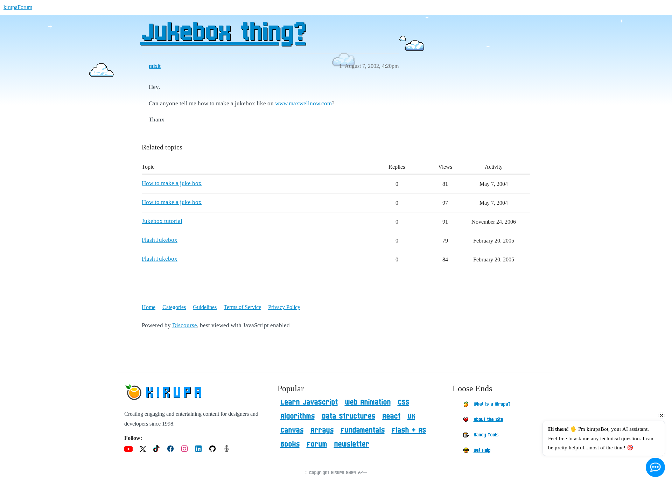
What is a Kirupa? (492, 404)
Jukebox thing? (223, 33)
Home (148, 307)
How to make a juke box (172, 183)
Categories (174, 307)
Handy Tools (486, 435)
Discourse (184, 325)
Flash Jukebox (159, 240)
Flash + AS (409, 430)
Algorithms (297, 416)
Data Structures (348, 416)
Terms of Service (242, 307)
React (391, 416)
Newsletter (351, 444)
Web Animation (368, 402)
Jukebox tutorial (162, 221)
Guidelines (205, 307)
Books (290, 444)
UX (411, 416)
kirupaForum (18, 7)
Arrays (322, 430)
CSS (403, 402)
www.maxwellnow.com (303, 103)
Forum (317, 444)
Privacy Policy (284, 307)
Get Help (482, 450)
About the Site (488, 419)
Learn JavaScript (309, 402)
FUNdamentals (363, 430)
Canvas (291, 430)
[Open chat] (655, 467)
